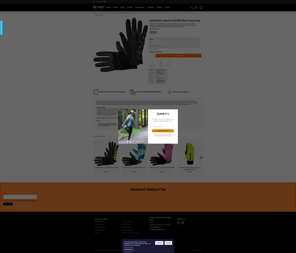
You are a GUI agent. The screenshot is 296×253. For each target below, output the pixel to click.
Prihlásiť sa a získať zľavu (163, 130)
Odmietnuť (159, 243)
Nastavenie (128, 249)
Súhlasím (168, 243)
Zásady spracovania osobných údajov (162, 135)
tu (139, 245)
